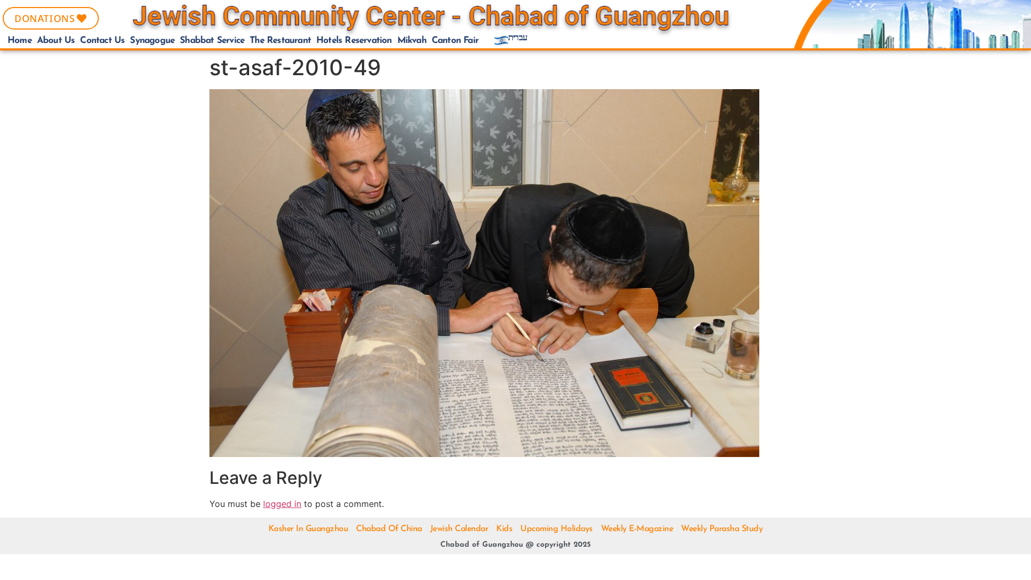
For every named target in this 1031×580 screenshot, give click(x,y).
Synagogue (152, 40)
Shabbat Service (212, 40)
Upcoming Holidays (556, 529)
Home (20, 40)
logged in (282, 503)
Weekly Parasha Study (722, 529)
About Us (56, 40)
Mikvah (411, 40)
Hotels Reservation (354, 40)
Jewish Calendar (459, 529)
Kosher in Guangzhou (308, 529)
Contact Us (102, 40)
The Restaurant (280, 40)
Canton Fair (455, 40)
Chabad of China (389, 529)
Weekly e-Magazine (637, 529)
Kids (504, 529)
